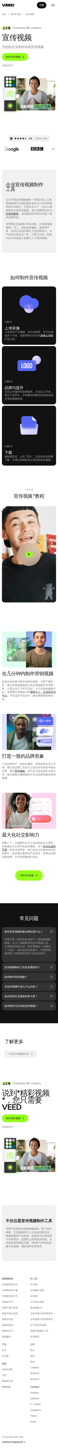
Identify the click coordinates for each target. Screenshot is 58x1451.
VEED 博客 (7, 1369)
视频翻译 (6, 1336)
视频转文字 (7, 1330)
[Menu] (53, 5)
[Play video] (29, 554)
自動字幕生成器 (10, 1307)
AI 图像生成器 (37, 1290)
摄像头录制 (46, 335)
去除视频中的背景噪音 (41, 1319)
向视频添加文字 (10, 1296)
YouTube (34, 1392)
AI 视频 (34, 1296)
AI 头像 (34, 1284)
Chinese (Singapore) (12, 1442)
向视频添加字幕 (10, 1290)
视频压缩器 (7, 1319)
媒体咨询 (34, 1379)
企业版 (5, 1355)
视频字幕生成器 (10, 1313)
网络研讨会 (7, 1381)
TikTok (33, 1415)
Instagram (35, 1410)
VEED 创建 (16, 14)
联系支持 (34, 1373)
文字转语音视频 (38, 1325)
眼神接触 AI (36, 1307)
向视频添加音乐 (10, 1284)
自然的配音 (12, 213)
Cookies (34, 1367)
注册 (41, 5)
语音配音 (34, 1336)
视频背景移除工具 (39, 1330)
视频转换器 (7, 1325)
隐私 (32, 1355)
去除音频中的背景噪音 (41, 1313)
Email (33, 1421)
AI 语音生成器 (37, 1301)
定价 (4, 1350)
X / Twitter (35, 1404)
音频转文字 (7, 1301)
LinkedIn (34, 1398)
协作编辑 (20, 771)
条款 (32, 1361)
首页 (4, 14)
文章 (4, 1375)
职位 (32, 1350)
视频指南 (6, 1386)
